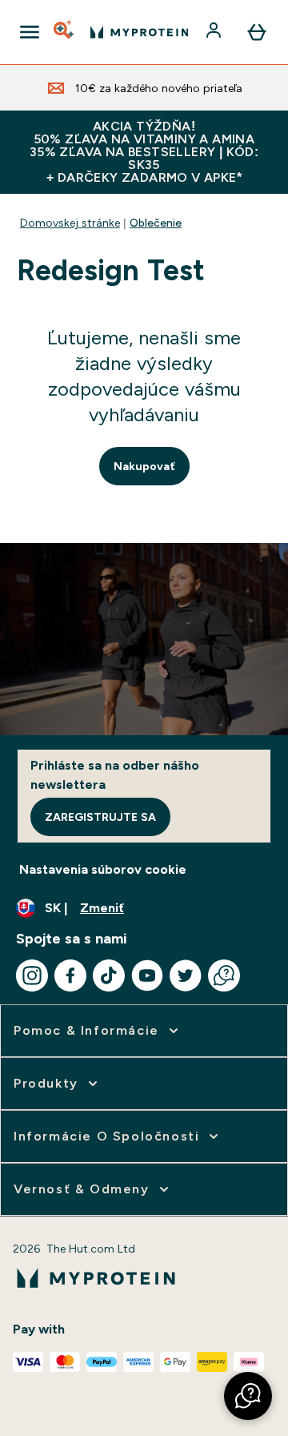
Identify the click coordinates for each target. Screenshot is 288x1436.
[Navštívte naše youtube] (147, 975)
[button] (248, 1396)
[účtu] (215, 32)
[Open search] (65, 32)
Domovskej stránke (70, 222)
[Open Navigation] (29, 32)
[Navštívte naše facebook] (70, 975)
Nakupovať (144, 466)
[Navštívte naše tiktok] (109, 975)
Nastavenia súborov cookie (102, 869)
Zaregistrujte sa (100, 817)
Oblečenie (156, 222)
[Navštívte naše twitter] (186, 975)
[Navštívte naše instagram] (32, 975)
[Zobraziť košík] (256, 32)
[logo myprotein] (139, 32)
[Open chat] (224, 975)
